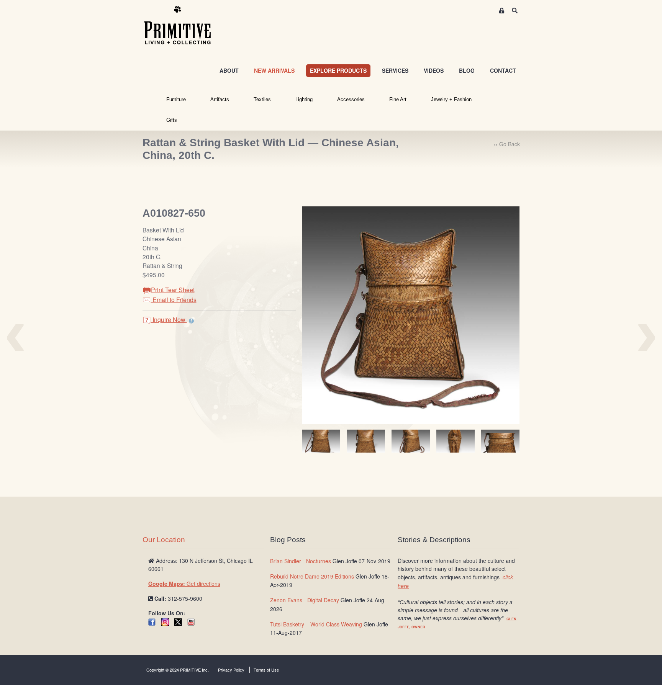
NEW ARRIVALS (274, 70)
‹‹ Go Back (507, 144)
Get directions (184, 583)
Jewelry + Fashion (451, 99)
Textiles (262, 99)
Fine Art (397, 99)
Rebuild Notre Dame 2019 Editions (312, 576)
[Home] (183, 25)
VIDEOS (434, 70)
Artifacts (219, 99)
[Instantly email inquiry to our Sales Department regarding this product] (191, 320)
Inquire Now (169, 319)
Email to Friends (174, 299)
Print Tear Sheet (173, 289)
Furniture (176, 99)
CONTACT (503, 70)
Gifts (171, 120)
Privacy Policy (231, 670)
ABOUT (229, 70)
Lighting (304, 99)
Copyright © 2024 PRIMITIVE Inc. (177, 670)
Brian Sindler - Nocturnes (300, 561)
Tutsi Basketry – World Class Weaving (316, 624)
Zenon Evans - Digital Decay (304, 600)
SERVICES (395, 70)
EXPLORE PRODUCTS (338, 70)
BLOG (467, 70)
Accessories (351, 99)
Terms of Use (266, 670)
